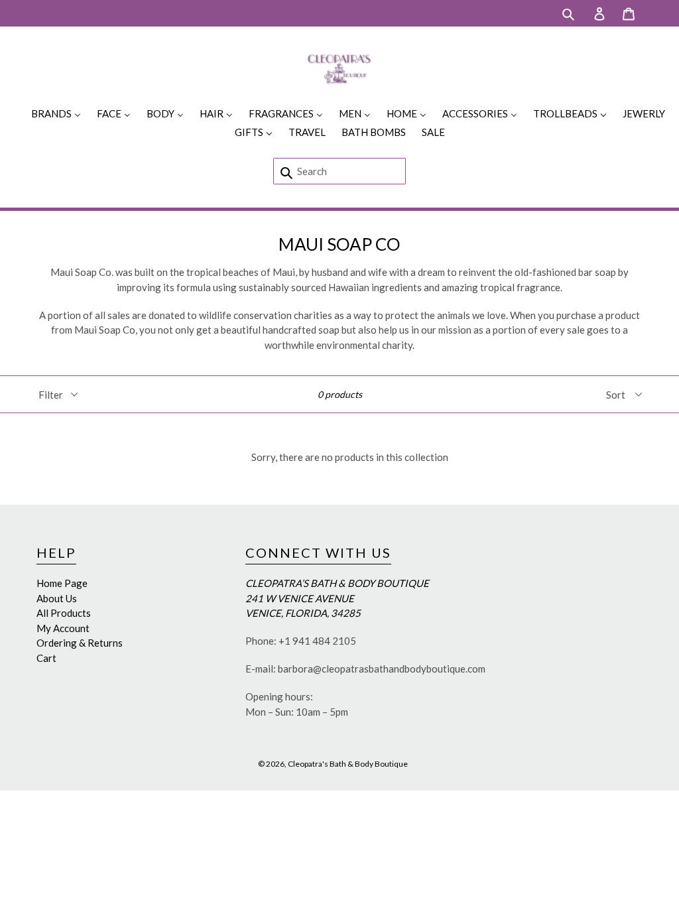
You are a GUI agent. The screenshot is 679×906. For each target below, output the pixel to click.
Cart (46, 658)
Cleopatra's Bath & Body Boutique (348, 764)
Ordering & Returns (79, 643)
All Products (63, 613)
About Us (56, 598)
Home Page (62, 583)
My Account (63, 628)
